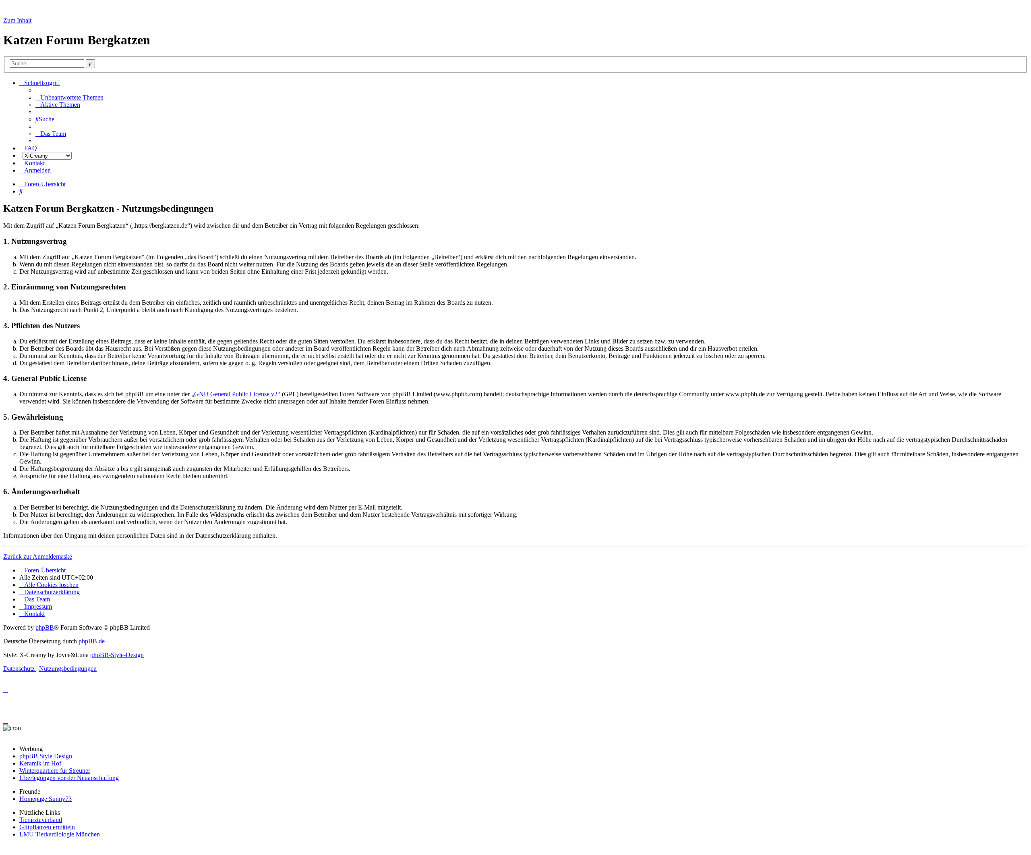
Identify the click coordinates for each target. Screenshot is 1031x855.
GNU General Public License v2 (235, 394)
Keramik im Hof (40, 763)
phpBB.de (92, 641)
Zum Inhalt (17, 20)
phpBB (44, 627)
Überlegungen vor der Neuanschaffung (69, 777)
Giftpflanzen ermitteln (47, 827)
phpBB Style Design (45, 756)
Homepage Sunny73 (45, 798)
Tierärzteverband (40, 819)
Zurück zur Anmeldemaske (37, 556)
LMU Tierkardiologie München (59, 834)
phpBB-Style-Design (117, 654)
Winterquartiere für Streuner (54, 770)
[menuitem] (69, 97)
